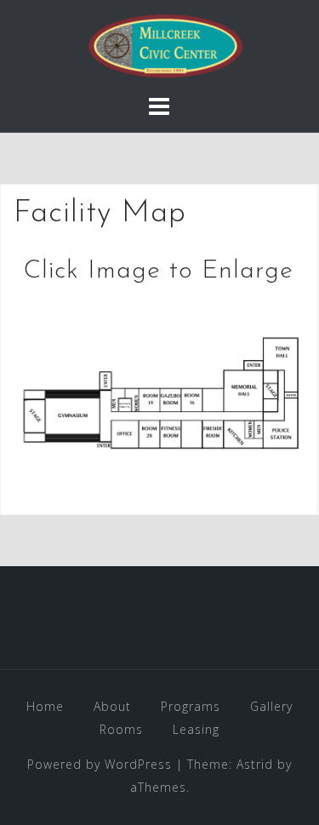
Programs (190, 706)
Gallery (271, 706)
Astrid (254, 764)
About (112, 706)
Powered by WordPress (99, 764)
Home (45, 706)
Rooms (121, 729)
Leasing (196, 729)
